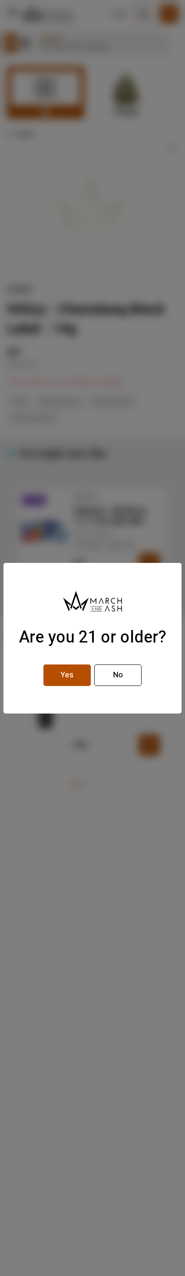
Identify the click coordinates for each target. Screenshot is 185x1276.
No (118, 675)
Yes (67, 675)
